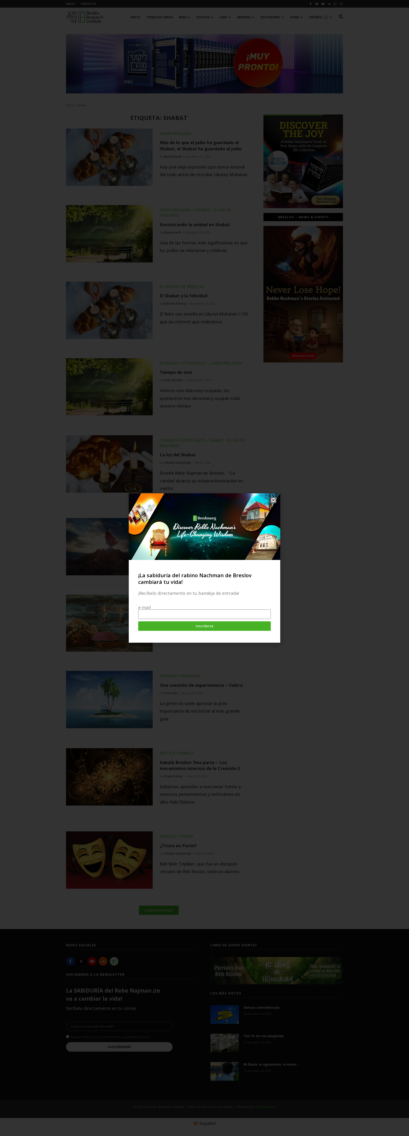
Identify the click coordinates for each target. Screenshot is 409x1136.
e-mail (144, 607)
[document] (204, 568)
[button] (273, 500)
